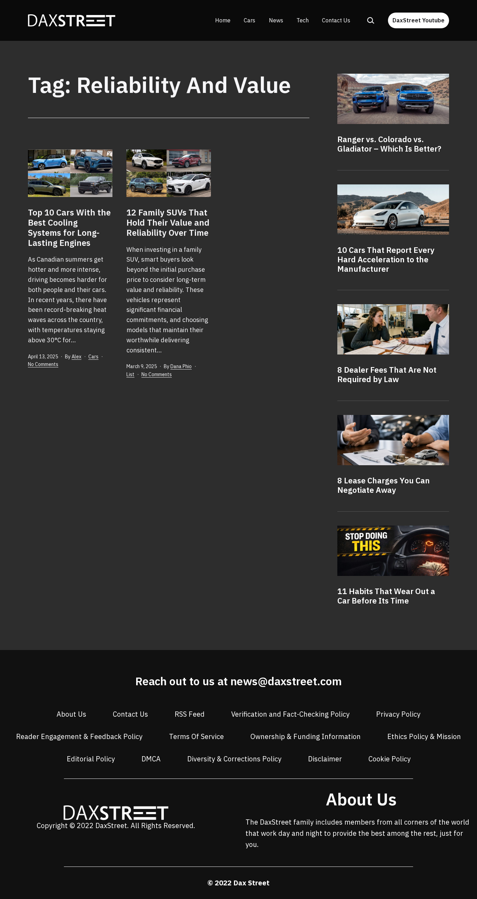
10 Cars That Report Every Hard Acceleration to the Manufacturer (385, 259)
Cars (249, 20)
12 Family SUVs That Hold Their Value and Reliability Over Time (168, 222)
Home (222, 20)
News (276, 20)
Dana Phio (181, 366)
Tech (302, 20)
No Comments (43, 364)
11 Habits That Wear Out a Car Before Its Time (386, 595)
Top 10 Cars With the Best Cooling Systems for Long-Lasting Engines (69, 227)
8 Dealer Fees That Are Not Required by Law (386, 374)
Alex (76, 356)
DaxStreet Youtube (418, 20)
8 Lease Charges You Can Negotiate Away (383, 485)
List (130, 374)
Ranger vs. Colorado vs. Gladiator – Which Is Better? (389, 143)
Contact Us (336, 20)
